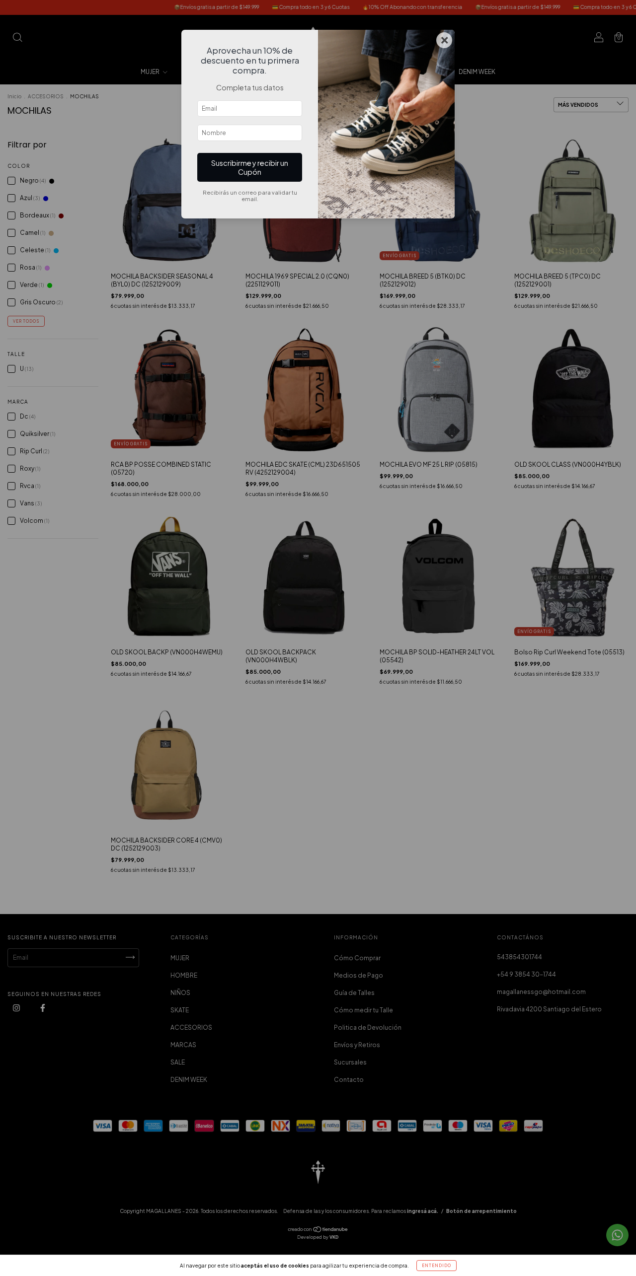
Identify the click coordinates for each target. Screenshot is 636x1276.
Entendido (436, 1265)
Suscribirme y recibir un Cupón (249, 167)
